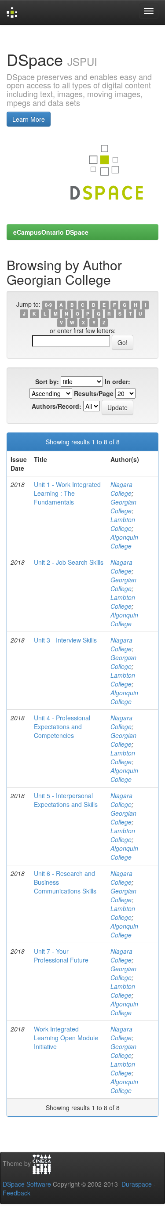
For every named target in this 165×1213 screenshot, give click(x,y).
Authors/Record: (56, 406)
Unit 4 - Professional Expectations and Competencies (62, 726)
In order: (117, 381)
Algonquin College (124, 541)
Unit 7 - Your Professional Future (61, 955)
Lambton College (122, 524)
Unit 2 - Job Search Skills (68, 562)
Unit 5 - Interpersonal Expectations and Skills (66, 800)
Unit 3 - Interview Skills (65, 640)
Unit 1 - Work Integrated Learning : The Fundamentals (67, 493)
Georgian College (123, 506)
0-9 (48, 304)
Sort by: (47, 381)
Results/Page (94, 393)
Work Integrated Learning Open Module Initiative (66, 1037)
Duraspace (136, 1184)
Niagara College (121, 489)
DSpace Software (27, 1184)
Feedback (16, 1192)
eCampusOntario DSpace (50, 232)
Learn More (28, 119)
